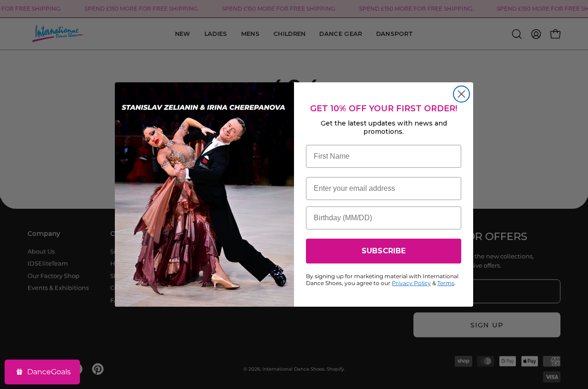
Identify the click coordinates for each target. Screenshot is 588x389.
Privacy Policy (411, 283)
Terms (445, 283)
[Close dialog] (461, 94)
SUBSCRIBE (384, 250)
